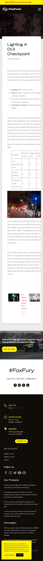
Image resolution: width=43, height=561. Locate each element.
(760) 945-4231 (17, 408)
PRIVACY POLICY (9, 457)
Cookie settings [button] (9, 555)
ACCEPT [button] (19, 555)
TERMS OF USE (9, 454)
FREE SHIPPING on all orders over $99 (18, 2)
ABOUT (6, 460)
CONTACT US (21, 441)
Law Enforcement (13, 59)
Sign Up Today (9, 349)
